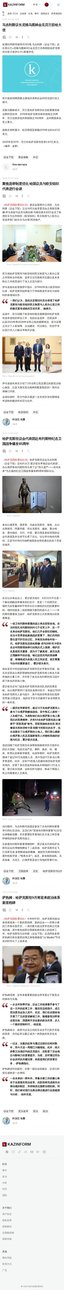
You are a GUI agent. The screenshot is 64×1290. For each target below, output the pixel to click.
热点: (3, 13)
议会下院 (9, 157)
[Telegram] (16, 37)
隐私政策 (7, 1220)
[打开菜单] (58, 4)
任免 (30, 13)
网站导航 (7, 1257)
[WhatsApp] (10, 37)
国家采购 (7, 1238)
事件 (36, 13)
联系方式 (7, 1263)
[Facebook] (22, 37)
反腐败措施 (8, 1232)
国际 (4, 1195)
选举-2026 (12, 13)
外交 (35, 157)
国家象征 (7, 1226)
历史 (35, 871)
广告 (4, 1270)
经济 (4, 1188)
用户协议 (7, 1214)
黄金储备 (23, 157)
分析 (4, 1182)
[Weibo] (25, 1151)
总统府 (23, 13)
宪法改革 (23, 1111)
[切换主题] (48, 4)
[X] (28, 37)
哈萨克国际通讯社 (15, 918)
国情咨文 (45, 13)
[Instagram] (4, 37)
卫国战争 (23, 871)
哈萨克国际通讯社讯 (16, 204)
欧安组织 (23, 412)
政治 (45, 1111)
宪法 (35, 1111)
